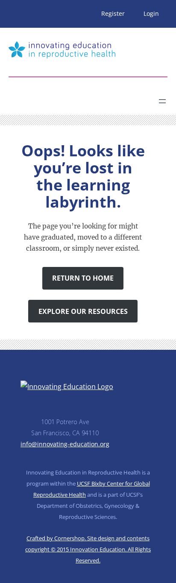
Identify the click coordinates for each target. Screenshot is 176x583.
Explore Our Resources (83, 311)
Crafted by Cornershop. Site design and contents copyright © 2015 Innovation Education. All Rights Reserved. (88, 549)
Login (151, 13)
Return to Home (83, 278)
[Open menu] (162, 101)
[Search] (83, 97)
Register (113, 13)
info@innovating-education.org (65, 444)
